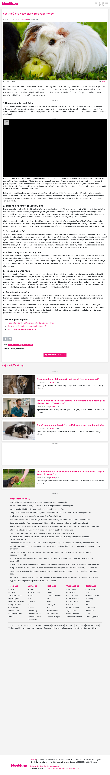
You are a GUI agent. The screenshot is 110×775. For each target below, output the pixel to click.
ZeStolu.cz (69, 626)
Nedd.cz (22, 628)
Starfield (31, 596)
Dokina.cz (47, 628)
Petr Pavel (70, 593)
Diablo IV (31, 602)
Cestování (38, 626)
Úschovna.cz (13, 628)
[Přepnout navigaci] (99, 3)
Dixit (87, 605)
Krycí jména (90, 608)
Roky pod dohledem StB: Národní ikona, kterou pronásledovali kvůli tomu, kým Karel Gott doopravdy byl (50, 513)
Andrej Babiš (71, 590)
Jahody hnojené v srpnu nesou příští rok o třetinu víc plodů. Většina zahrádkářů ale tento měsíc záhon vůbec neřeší (54, 543)
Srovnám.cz (77, 628)
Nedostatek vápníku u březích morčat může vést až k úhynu (31, 323)
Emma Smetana (72, 614)
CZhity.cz (56, 628)
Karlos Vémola (52, 611)
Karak (88, 614)
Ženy (31, 626)
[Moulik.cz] (10, 3)
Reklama (33, 766)
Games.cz (32, 586)
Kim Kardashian (72, 602)
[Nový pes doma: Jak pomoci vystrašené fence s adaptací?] (19, 384)
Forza (30, 605)
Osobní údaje (54, 766)
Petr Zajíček (25, 19)
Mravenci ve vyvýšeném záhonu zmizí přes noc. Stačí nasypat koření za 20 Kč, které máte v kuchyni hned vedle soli (54, 564)
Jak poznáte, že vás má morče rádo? (22, 329)
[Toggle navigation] (106, 3)
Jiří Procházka (52, 614)
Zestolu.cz (91, 586)
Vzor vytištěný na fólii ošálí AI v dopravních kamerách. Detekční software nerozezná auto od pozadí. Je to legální (54, 577)
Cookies (46, 766)
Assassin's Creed (34, 593)
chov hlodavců (27, 345)
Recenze (31, 590)
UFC (48, 590)
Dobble (88, 602)
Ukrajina (11, 593)
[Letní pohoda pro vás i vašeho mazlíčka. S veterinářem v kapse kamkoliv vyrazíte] (19, 478)
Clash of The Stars (54, 596)
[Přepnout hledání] (96, 3)
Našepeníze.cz (66, 628)
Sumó (49, 608)
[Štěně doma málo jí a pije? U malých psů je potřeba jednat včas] (19, 431)
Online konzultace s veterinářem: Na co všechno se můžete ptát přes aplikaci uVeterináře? (71, 402)
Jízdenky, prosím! (92, 617)
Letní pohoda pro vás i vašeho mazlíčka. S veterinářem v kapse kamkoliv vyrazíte (70, 473)
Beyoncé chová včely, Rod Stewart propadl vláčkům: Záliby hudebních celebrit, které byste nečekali (49, 523)
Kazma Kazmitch (72, 599)
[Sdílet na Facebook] (5, 339)
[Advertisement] (55, 455)
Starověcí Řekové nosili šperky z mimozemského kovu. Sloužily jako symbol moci (41, 530)
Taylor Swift (71, 611)
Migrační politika (14, 599)
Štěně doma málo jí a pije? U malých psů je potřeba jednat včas (71, 425)
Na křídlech (90, 611)
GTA (29, 599)
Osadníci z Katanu (92, 596)
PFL (48, 599)
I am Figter (51, 605)
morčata (18, 345)
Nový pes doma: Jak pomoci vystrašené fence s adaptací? (68, 379)
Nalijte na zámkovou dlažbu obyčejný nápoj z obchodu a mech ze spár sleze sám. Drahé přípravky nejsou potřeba (53, 568)
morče (11, 345)
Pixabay (104, 81)
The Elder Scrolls (34, 614)
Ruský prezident (14, 605)
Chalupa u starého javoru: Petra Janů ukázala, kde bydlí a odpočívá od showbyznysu (42, 533)
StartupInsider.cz (90, 628)
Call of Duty (32, 611)
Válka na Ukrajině (15, 596)
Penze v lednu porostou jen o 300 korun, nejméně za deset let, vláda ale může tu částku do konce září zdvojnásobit (54, 527)
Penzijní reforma (15, 614)
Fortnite (31, 608)
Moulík (52, 382)
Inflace (11, 590)
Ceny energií (13, 608)
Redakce (40, 766)
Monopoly (89, 599)
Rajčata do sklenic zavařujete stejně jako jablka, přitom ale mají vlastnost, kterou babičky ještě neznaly (50, 520)
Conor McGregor (53, 617)
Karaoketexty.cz (92, 626)
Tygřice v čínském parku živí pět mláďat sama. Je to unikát (33, 581)
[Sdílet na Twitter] (10, 339)
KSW (49, 602)
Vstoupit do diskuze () (56, 355)
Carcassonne (90, 590)
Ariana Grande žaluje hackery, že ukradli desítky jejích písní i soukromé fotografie (41, 506)
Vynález (11, 617)
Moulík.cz (30, 628)
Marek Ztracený (72, 608)
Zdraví (18, 19)
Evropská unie (13, 611)
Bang (87, 593)
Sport (26, 626)
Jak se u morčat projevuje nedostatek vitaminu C (27, 326)
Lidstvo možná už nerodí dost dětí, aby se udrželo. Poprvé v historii (36, 516)
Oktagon (50, 593)
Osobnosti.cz (72, 586)
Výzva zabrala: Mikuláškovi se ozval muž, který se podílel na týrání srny (37, 509)
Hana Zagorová (72, 596)
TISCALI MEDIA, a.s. (54, 769)
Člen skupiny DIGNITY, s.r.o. (71, 769)
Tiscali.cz (13, 586)
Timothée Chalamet (74, 617)
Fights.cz (51, 586)
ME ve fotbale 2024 (16, 602)
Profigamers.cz (58, 626)
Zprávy (19, 626)
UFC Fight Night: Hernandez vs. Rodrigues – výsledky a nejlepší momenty (38, 502)
